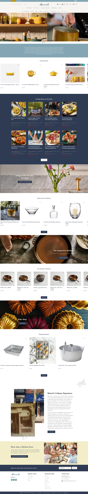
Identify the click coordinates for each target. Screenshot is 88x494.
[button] (29, 8)
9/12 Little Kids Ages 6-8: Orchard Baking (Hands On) (35, 147)
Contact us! (44, 29)
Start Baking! (22, 323)
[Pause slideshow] (49, 42)
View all (44, 160)
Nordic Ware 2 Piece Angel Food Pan (67, 365)
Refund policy (39, 493)
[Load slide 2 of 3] (42, 42)
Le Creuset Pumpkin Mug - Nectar (30, 84)
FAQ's (46, 484)
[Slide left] (42, 92)
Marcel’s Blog (30, 476)
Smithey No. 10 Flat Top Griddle (56, 288)
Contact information (46, 493)
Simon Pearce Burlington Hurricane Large (74, 222)
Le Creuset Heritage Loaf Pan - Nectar (10, 84)
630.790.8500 (65, 479)
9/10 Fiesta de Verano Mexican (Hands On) (67, 118)
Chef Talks (30, 478)
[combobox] (18, 4)
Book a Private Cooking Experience (19, 456)
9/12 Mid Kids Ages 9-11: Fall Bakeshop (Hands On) (52, 147)
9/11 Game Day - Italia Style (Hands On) (18, 147)
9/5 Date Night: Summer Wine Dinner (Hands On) (51, 118)
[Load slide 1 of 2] (43, 328)
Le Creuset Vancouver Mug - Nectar (74, 84)
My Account (47, 478)
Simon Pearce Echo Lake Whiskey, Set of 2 (10, 222)
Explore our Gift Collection (24, 182)
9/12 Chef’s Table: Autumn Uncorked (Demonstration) (68, 147)
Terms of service (59, 493)
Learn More (51, 431)
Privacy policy (53, 493)
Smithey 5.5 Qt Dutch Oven (40, 287)
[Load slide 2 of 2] (45, 328)
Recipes (29, 480)
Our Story (46, 476)
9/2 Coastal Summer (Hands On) (18, 118)
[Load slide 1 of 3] (41, 42)
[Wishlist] (70, 4)
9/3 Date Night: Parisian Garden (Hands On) (34, 118)
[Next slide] (47, 42)
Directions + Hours (19, 0)
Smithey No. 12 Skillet (6, 287)
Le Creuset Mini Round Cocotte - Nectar (52, 85)
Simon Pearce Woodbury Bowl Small (31, 222)
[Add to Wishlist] (18, 65)
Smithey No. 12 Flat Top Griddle (23, 288)
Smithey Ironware (63, 258)
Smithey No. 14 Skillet (72, 287)
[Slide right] (46, 92)
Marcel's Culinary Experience (31, 492)
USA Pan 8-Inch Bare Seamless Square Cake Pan (12, 365)
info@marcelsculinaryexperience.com (69, 481)
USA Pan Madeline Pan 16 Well (36, 365)
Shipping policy (66, 493)
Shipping (46, 480)
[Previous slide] (39, 42)
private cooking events (31, 449)
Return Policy (47, 482)
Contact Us (47, 486)
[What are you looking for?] (25, 4)
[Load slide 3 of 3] (44, 42)
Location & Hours (48, 488)
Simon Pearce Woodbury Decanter (52, 222)
